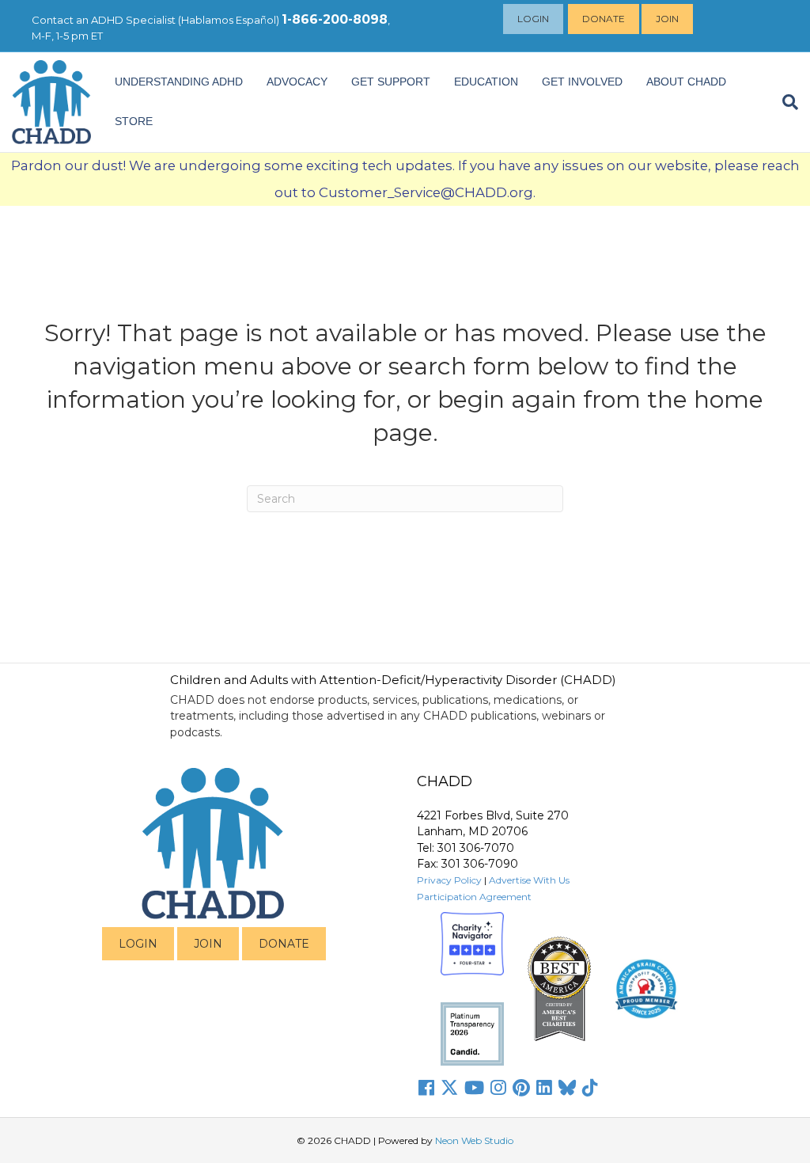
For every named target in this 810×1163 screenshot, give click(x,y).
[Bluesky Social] (567, 1088)
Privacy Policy (449, 880)
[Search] (784, 102)
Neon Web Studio (474, 1140)
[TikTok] (590, 1088)
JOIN (208, 944)
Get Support (390, 81)
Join (667, 19)
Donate (603, 19)
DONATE (284, 944)
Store (134, 121)
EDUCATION (486, 81)
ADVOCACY (297, 81)
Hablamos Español (228, 19)
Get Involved (582, 81)
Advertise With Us (529, 880)
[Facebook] (426, 1088)
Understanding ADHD (179, 81)
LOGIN (138, 944)
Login (533, 19)
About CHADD (686, 81)
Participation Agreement (474, 897)
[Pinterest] (521, 1088)
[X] (449, 1088)
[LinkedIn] (544, 1088)
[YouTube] (474, 1088)
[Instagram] (498, 1088)
